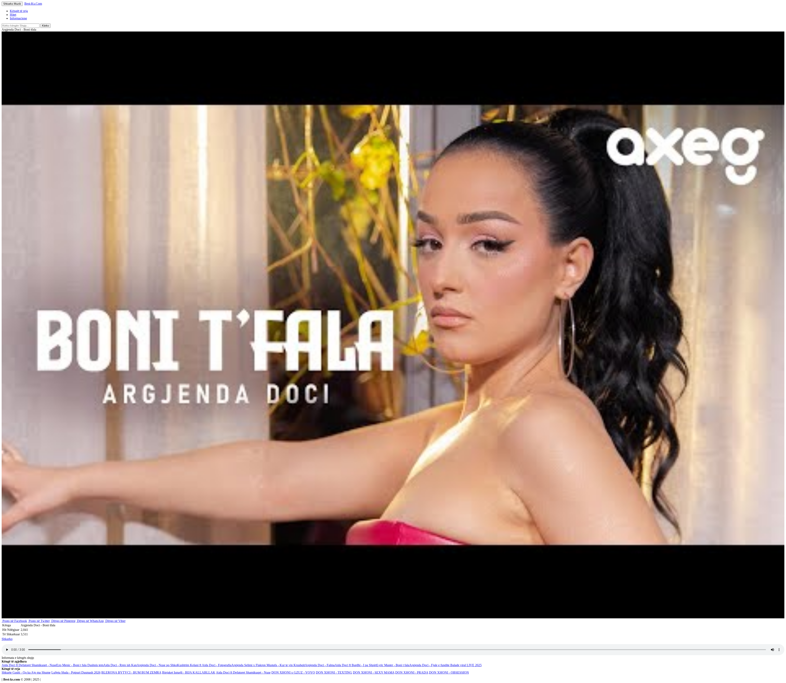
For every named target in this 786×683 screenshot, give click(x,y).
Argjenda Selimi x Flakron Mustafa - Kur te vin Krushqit (268, 665)
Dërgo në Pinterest (63, 621)
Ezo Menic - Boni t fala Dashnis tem (79, 665)
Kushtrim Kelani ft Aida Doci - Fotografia (204, 665)
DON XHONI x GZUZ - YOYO (293, 672)
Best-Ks (33, 3)
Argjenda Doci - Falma (320, 665)
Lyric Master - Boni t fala (393, 665)
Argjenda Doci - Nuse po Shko (157, 665)
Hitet (13, 14)
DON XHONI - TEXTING (334, 672)
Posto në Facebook (14, 621)
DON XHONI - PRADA (411, 672)
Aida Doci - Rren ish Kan (120, 665)
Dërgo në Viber (115, 621)
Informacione (18, 18)
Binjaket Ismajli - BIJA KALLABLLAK (188, 672)
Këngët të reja (19, 11)
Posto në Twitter (39, 621)
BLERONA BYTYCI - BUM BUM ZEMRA (131, 672)
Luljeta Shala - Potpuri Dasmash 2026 (76, 672)
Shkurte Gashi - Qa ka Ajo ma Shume (26, 672)
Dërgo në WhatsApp (90, 621)
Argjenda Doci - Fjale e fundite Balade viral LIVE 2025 (445, 665)
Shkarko (7, 639)
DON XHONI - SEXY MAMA (373, 672)
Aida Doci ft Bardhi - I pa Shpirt (356, 665)
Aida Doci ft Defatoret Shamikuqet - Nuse (29, 665)
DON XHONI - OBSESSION (449, 672)
